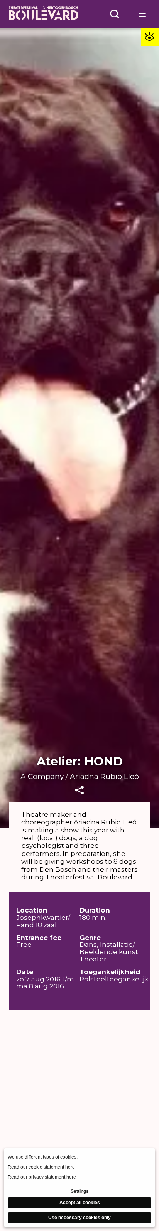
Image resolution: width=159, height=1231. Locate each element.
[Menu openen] (142, 14)
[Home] (43, 14)
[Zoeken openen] (115, 14)
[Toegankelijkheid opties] (150, 37)
